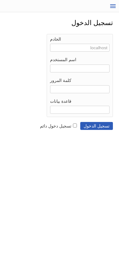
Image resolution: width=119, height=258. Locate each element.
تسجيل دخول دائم (55, 125)
